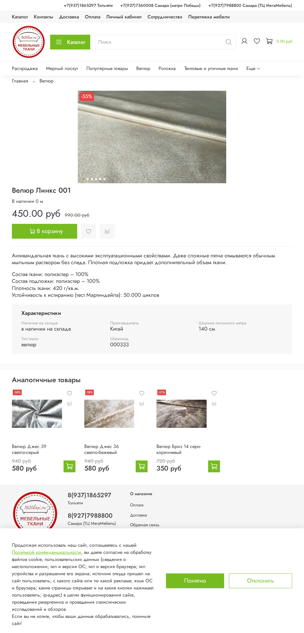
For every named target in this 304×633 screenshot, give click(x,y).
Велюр (143, 68)
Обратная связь (144, 525)
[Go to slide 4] (96, 179)
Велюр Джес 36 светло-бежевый (101, 449)
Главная (20, 80)
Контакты (43, 16)
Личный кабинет (124, 16)
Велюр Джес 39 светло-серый (29, 449)
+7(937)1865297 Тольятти (88, 5)
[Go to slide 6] (104, 179)
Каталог (20, 16)
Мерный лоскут (62, 68)
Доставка (69, 16)
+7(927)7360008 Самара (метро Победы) (160, 5)
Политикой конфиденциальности (46, 552)
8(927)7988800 (90, 515)
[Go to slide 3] (92, 179)
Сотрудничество (165, 16)
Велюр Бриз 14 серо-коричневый (178, 449)
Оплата (92, 16)
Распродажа (25, 68)
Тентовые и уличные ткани (211, 68)
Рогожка (167, 68)
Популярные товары (107, 68)
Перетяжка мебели (209, 16)
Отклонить (260, 580)
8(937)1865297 (89, 495)
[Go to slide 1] (84, 179)
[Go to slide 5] (100, 179)
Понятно (195, 580)
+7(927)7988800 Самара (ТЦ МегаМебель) (250, 5)
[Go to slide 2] (88, 179)
